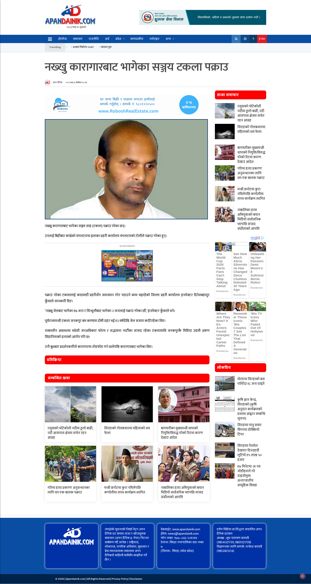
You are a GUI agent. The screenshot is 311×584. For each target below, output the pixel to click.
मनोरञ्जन (154, 39)
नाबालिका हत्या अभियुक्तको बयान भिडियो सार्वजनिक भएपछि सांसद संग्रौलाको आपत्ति (182, 492)
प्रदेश (118, 39)
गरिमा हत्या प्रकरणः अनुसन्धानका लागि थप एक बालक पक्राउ (69, 490)
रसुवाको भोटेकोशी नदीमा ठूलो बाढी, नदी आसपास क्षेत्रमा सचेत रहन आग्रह (70, 433)
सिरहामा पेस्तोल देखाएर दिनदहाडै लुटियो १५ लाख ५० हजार (249, 453)
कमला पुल (106, 47)
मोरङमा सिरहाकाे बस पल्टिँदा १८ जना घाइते (251, 381)
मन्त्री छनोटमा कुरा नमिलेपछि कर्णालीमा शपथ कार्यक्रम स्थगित (124, 490)
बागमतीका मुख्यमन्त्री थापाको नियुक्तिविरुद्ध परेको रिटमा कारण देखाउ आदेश (182, 433)
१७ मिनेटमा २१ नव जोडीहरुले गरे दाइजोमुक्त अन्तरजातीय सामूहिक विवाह (248, 475)
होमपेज (62, 39)
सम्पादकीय (136, 39)
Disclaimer (136, 579)
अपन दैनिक (57, 82)
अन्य (168, 39)
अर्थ (107, 39)
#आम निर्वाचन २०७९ (83, 47)
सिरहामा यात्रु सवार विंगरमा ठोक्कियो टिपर (249, 429)
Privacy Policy (120, 579)
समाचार (77, 39)
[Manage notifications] (302, 576)
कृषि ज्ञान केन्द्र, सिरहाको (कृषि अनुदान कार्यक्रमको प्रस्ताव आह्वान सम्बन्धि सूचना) (251, 409)
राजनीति (94, 39)
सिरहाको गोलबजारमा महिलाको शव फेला (127, 430)
